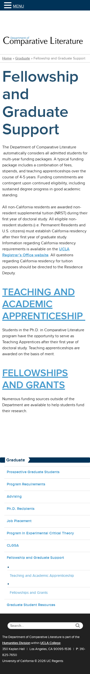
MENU (18, 6)
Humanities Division (16, 643)
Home (7, 58)
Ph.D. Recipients (20, 508)
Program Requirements (26, 484)
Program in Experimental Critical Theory (40, 533)
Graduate (22, 58)
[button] (8, 5)
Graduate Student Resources (31, 605)
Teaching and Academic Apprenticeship (42, 576)
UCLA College (50, 643)
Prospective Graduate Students (33, 472)
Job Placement (19, 521)
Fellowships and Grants (29, 593)
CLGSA (13, 545)
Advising (14, 496)
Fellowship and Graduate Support (35, 557)
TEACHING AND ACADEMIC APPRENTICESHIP (43, 304)
